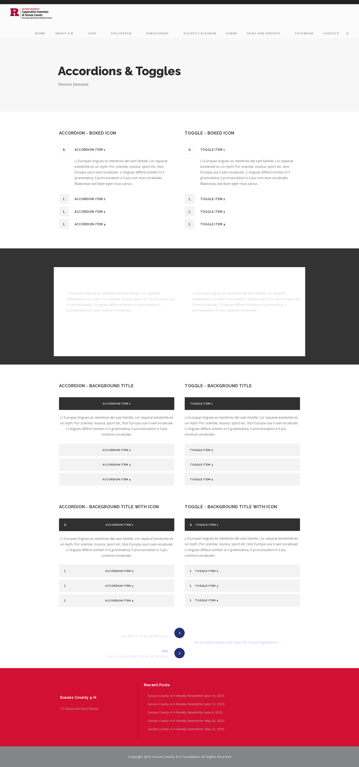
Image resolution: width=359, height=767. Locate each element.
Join (92, 33)
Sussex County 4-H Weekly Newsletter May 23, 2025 (186, 729)
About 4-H (64, 33)
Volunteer (121, 33)
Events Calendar (200, 33)
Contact (331, 33)
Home (40, 33)
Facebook (304, 33)
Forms (231, 33)
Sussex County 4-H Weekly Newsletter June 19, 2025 (186, 696)
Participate (157, 33)
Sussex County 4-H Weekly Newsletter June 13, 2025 (186, 704)
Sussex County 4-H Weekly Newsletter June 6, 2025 (185, 712)
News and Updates (263, 33)
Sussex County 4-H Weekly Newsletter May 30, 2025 (186, 720)
